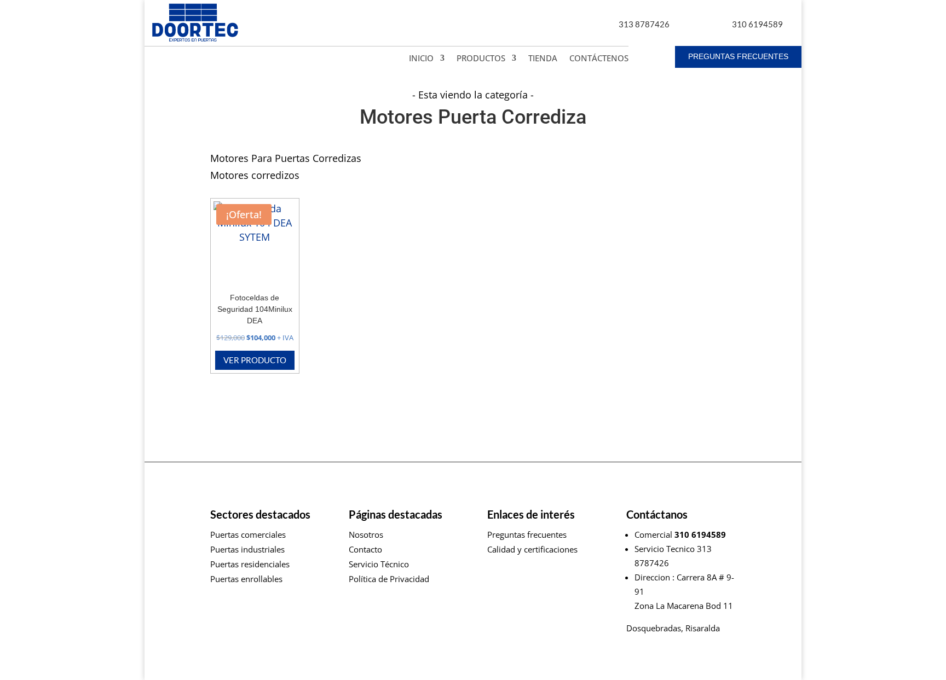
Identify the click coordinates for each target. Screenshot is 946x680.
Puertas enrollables (246, 578)
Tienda (542, 58)
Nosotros (366, 534)
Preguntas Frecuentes (738, 56)
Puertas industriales (247, 549)
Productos (481, 58)
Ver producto (254, 360)
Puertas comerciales (248, 534)
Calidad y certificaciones (532, 549)
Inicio (421, 58)
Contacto (365, 549)
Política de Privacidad (389, 578)
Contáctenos (598, 58)
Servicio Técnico (379, 564)
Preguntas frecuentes (527, 534)
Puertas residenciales (250, 564)
